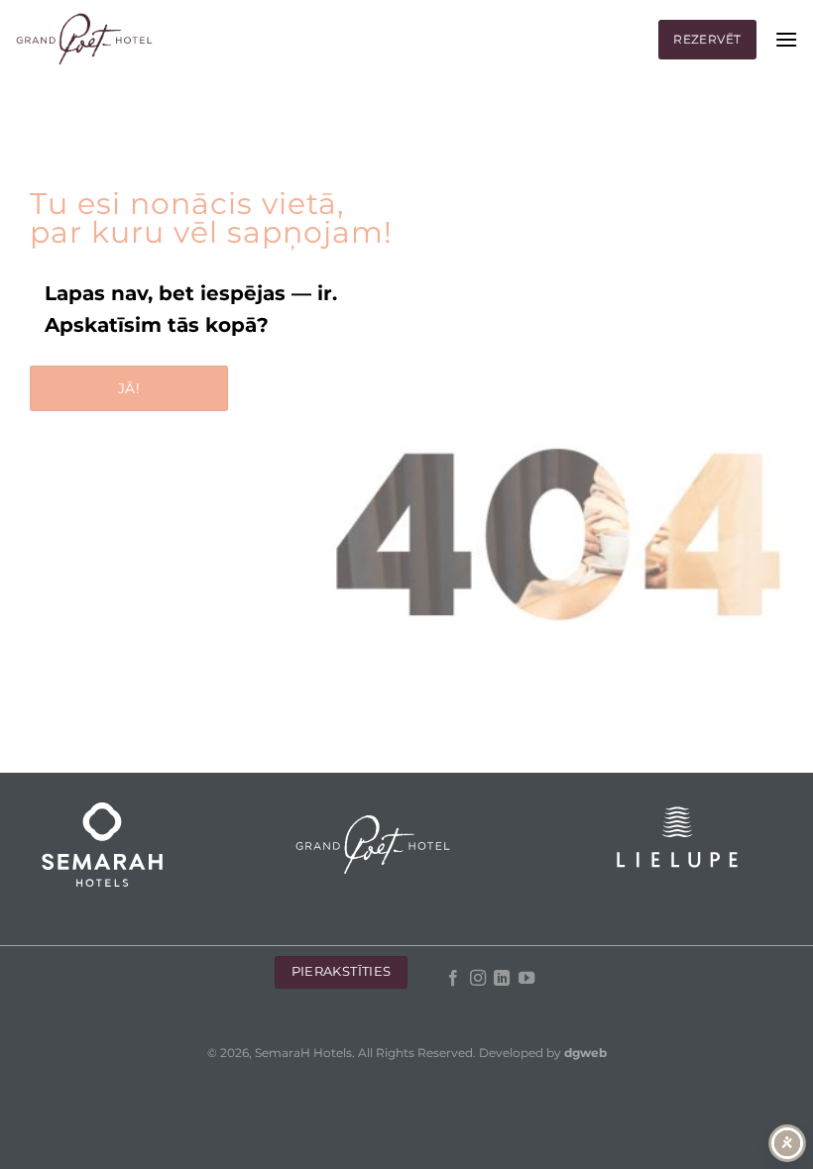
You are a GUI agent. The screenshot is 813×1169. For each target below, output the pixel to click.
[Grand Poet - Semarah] (84, 40)
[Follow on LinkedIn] (502, 979)
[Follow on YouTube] (525, 979)
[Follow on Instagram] (477, 979)
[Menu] (786, 39)
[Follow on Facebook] (453, 979)
